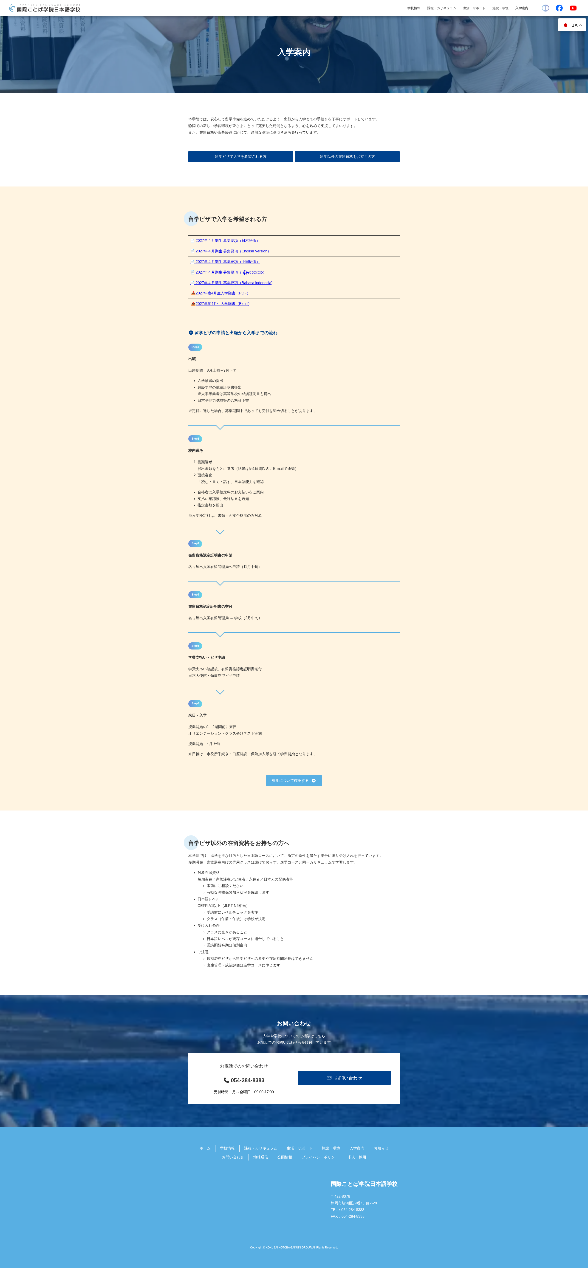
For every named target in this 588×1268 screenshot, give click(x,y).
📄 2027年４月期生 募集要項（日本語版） (225, 241)
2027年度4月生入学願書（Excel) (222, 304)
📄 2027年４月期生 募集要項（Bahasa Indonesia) (231, 283)
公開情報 (284, 1157)
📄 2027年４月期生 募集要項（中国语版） (225, 262)
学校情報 (413, 8)
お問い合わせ (233, 1157)
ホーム (205, 1148)
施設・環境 (500, 8)
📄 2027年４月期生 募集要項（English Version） (230, 251)
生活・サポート (474, 8)
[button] (240, 156)
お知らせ (381, 1148)
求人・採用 (357, 1157)
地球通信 (260, 1157)
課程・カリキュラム (441, 8)
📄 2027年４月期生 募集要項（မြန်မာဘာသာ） (228, 272)
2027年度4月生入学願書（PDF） (223, 293)
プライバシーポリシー (320, 1157)
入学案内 (521, 8)
